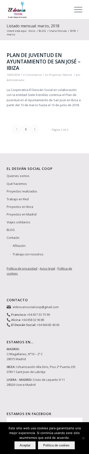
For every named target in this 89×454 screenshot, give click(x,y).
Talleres (67, 74)
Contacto (13, 237)
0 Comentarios (32, 74)
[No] (83, 438)
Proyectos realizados (22, 191)
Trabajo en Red (18, 199)
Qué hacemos (17, 184)
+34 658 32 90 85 (33, 320)
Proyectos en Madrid (22, 214)
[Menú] (75, 9)
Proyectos (55, 74)
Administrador (16, 80)
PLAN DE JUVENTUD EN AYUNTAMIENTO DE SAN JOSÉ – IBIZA (43, 62)
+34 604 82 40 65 (48, 325)
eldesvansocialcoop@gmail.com (36, 307)
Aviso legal (47, 268)
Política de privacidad (22, 268)
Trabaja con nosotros (28, 254)
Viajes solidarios (18, 222)
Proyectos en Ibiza (20, 207)
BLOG (11, 230)
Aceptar (25, 445)
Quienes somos (18, 176)
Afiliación (19, 246)
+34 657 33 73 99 (38, 314)
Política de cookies (56, 445)
